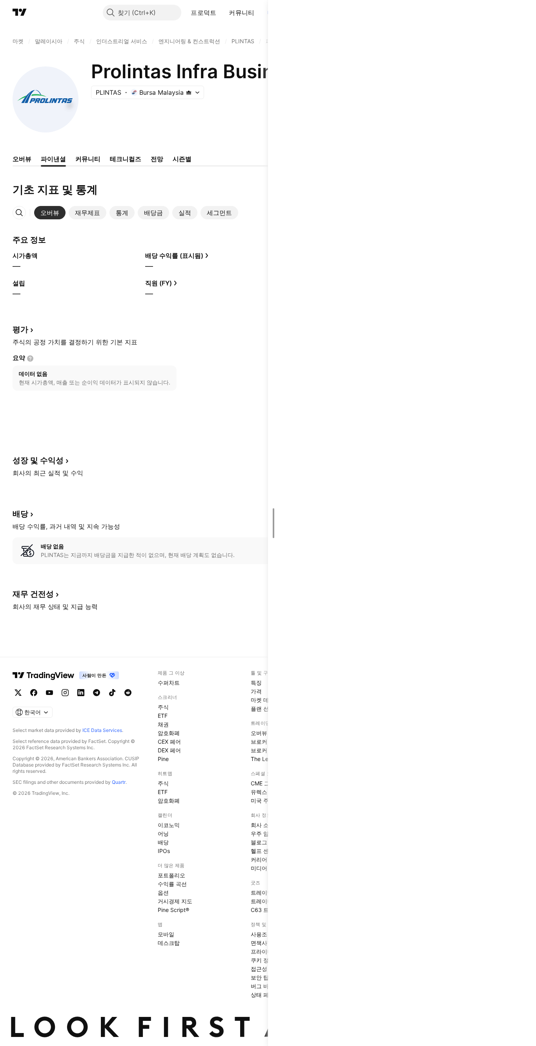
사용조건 (262, 934)
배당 (163, 842)
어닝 (163, 833)
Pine (163, 759)
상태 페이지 (265, 994)
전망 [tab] (157, 159)
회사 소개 (262, 825)
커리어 (259, 859)
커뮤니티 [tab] (87, 159)
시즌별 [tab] (182, 159)
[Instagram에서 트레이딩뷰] (65, 692)
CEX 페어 (169, 741)
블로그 (259, 842)
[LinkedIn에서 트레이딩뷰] (80, 692)
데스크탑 (169, 942)
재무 (33, 594)
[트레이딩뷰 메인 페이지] (20, 12)
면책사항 (262, 942)
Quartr (119, 782)
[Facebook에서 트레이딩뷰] (33, 692)
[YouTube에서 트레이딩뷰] (49, 692)
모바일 (166, 934)
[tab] (50, 212)
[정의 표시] (30, 358)
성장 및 (38, 460)
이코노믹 (169, 825)
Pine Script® (173, 909)
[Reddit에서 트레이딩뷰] (127, 692)
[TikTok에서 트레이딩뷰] (112, 692)
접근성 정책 (265, 968)
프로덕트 (203, 13)
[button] (222, 12)
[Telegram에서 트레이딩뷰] (96, 692)
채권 (163, 724)
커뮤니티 (241, 13)
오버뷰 (259, 733)
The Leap (263, 759)
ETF (163, 715)
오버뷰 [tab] (22, 159)
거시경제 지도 (175, 901)
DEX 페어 (169, 750)
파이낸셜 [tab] (53, 159)
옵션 (163, 892)
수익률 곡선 (172, 884)
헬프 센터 (262, 850)
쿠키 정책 (262, 960)
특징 (256, 682)
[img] (188, 92)
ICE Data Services (102, 730)
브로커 (259, 741)
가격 (256, 691)
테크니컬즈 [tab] (125, 159)
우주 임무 (262, 833)
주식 (163, 707)
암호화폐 (169, 733)
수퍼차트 (169, 682)
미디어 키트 (265, 868)
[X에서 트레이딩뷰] (18, 692)
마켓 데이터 (265, 700)
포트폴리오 (171, 875)
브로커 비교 (265, 750)
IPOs (164, 850)
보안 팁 (260, 977)
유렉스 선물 (265, 792)
